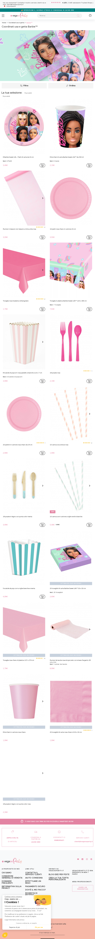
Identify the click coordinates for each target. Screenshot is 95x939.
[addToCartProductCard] (42, 165)
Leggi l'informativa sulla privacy (14, 920)
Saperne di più (14, 927)
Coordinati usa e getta (16, 22)
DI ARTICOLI (12, 841)
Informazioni (11, 6)
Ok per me (39, 927)
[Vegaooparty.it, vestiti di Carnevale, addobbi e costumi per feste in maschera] (19, 14)
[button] (5, 935)
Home (4, 22)
